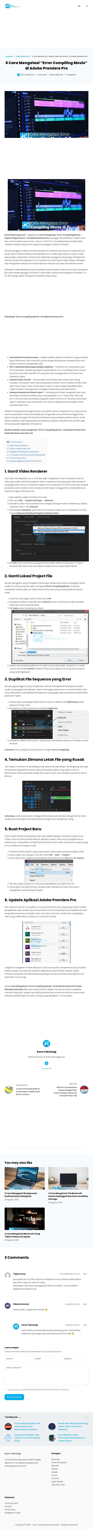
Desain (54, 1472)
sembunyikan (16, 442)
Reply (85, 1274)
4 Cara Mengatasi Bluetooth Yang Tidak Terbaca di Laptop (22, 1235)
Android (55, 1478)
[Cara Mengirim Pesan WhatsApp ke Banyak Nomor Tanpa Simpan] (52, 1438)
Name (9, 1358)
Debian (54, 1468)
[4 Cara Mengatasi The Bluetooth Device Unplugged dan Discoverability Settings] (68, 1178)
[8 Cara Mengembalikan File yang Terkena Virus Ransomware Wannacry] (8, 1426)
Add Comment (13, 1367)
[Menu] (87, 6)
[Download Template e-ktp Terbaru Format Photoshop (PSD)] (8, 1438)
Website (68, 1358)
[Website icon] (46, 1063)
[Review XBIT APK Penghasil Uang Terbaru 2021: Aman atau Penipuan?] (52, 1426)
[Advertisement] (46, 30)
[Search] (79, 6)
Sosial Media (57, 1481)
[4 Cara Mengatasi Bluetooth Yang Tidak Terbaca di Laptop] (25, 1219)
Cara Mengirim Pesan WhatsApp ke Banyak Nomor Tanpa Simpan (71, 1438)
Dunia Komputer (56, 75)
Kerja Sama (10, 1509)
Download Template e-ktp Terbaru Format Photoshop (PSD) (27, 1438)
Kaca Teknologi (30, 1325)
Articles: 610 (46, 1069)
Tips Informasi (58, 1484)
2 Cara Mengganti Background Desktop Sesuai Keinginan (21, 1195)
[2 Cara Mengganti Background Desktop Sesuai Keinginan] (25, 1178)
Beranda (55, 1459)
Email (38, 1358)
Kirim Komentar (14, 1397)
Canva (54, 1475)
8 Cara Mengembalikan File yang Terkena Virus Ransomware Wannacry (27, 1426)
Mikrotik (55, 1465)
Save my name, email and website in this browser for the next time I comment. (38, 1390)
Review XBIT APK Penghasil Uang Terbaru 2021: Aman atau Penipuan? (73, 1426)
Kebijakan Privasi (12, 1512)
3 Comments (71, 75)
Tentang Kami (11, 1503)
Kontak (8, 1506)
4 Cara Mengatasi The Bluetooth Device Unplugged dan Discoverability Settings (68, 1196)
